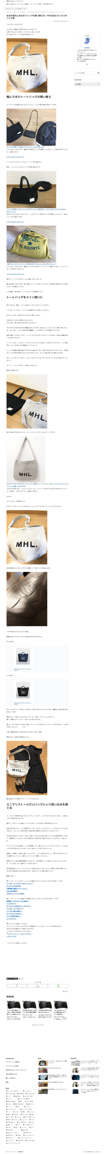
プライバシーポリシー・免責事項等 (14, 1152)
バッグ (22, 978)
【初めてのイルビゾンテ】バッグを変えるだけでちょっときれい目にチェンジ (31, 264)
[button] (98, 73)
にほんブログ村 (11, 936)
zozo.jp (9, 496)
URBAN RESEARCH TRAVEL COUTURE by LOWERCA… (22, 669)
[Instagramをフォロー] (87, 64)
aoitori (87, 48)
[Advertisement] (38, 1037)
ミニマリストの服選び (13, 978)
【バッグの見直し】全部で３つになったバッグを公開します (25, 147)
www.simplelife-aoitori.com (15, 157)
